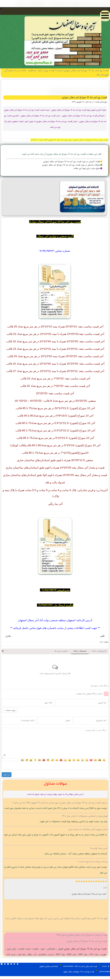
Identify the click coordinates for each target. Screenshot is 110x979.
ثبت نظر (7, 775)
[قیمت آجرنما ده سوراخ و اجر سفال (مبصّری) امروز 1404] (63, 66)
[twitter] (5, 964)
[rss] (11, 964)
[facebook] (1, 964)
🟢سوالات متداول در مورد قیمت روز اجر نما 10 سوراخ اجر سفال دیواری (72, 165)
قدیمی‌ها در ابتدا (99, 651)
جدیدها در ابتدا (79, 651)
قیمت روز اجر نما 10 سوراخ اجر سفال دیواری (89, 894)
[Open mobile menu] (105, 16)
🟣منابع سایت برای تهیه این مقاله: (87, 168)
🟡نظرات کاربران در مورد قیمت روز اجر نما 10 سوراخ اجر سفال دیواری (72, 161)
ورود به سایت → (9, 710)
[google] (8, 964)
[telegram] (17, 964)
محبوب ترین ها (61, 651)
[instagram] (14, 964)
